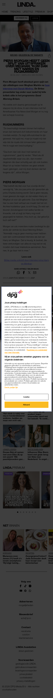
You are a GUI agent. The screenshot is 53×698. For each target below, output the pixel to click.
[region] (26, 348)
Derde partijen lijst (11, 387)
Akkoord (26, 405)
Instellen (26, 397)
